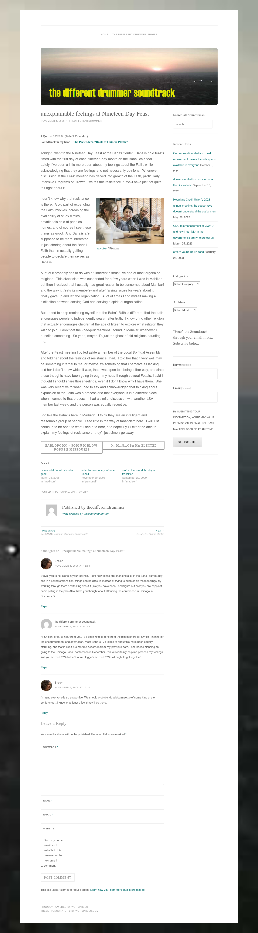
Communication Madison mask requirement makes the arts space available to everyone (194, 159)
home (104, 34)
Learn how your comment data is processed (117, 889)
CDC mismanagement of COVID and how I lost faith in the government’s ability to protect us (193, 231)
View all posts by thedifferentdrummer (85, 513)
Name (48, 800)
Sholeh (59, 561)
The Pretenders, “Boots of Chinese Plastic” (100, 142)
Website (49, 828)
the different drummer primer (135, 34)
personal (62, 491)
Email (48, 814)
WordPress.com (87, 910)
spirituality (79, 491)
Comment (50, 746)
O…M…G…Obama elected (150, 532)
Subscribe (188, 442)
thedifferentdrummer (85, 120)
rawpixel (102, 248)
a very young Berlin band (188, 252)
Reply (44, 606)
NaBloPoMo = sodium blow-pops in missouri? (64, 532)
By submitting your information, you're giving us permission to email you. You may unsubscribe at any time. (193, 420)
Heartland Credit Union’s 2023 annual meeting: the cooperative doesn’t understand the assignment (194, 205)
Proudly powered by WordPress (64, 906)
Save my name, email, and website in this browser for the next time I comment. (53, 852)
